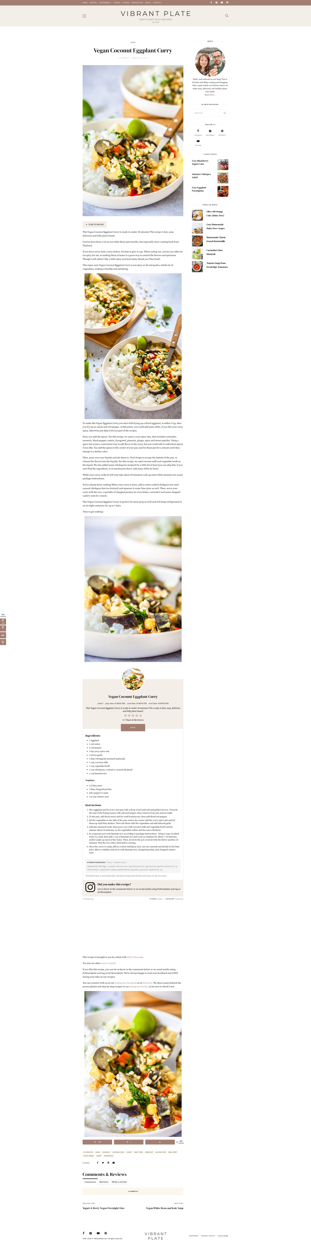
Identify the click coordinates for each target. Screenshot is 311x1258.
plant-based (89, 1156)
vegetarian (108, 1156)
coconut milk (118, 1152)
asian (97, 1152)
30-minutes (88, 1152)
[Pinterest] (227, 2)
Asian (133, 42)
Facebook (132, 983)
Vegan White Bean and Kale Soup (164, 1208)
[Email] (113, 1163)
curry (129, 1152)
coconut (106, 1152)
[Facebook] (211, 2)
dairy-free (138, 1152)
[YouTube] (222, 2)
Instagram (120, 983)
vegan (98, 1156)
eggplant (149, 1152)
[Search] (224, 113)
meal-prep (172, 1152)
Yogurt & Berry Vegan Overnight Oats (103, 1208)
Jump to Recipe (96, 224)
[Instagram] (216, 2)
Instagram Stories (139, 986)
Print (133, 728)
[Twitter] (103, 1163)
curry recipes (108, 963)
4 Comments (124, 58)
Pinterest (147, 983)
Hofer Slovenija (135, 957)
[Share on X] (3, 642)
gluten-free (161, 1152)
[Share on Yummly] (160, 1142)
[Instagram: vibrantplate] (91, 888)
